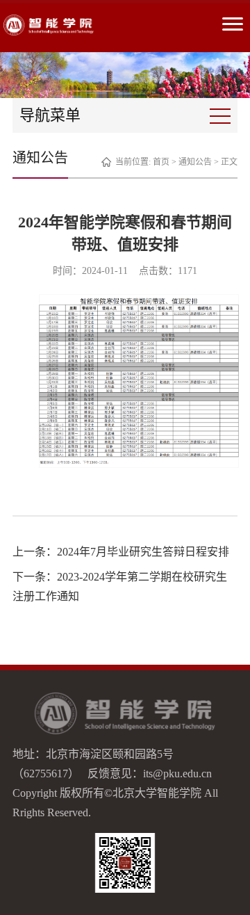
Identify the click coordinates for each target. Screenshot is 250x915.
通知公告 (195, 162)
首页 (161, 162)
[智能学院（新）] (48, 25)
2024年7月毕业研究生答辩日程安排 (143, 552)
